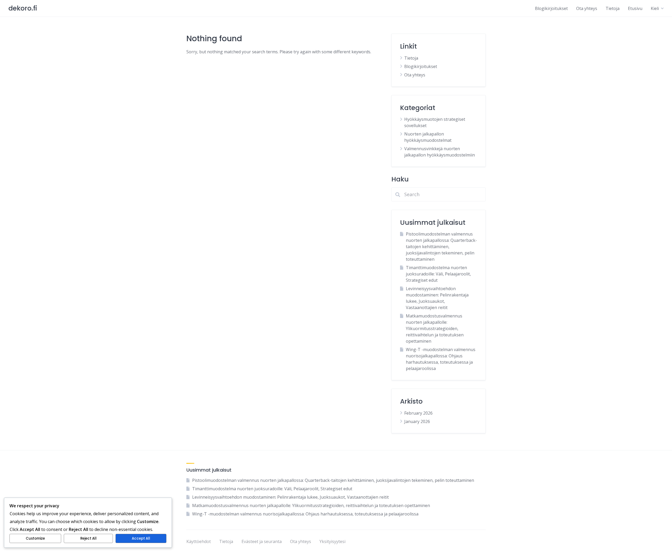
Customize (35, 538)
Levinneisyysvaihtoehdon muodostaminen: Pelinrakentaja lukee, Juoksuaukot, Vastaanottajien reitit (290, 497)
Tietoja (613, 8)
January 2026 (417, 421)
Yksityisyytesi (332, 541)
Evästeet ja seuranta (262, 541)
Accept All (141, 538)
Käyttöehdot (198, 541)
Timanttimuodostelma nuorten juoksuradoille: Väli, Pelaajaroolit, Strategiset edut (438, 274)
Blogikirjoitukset (551, 8)
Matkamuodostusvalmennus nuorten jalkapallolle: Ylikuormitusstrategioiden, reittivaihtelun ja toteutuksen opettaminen (435, 328)
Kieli (655, 8)
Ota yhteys (586, 8)
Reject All (88, 538)
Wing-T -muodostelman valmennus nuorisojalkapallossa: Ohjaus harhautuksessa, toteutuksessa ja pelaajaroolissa (305, 514)
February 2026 (418, 413)
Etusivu (635, 8)
